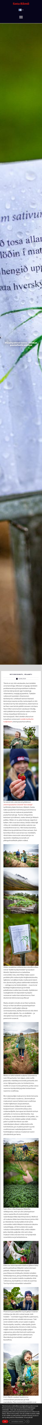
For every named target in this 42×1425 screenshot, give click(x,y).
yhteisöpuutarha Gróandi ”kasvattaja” (18, 804)
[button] (21, 17)
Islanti (28, 674)
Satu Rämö (21, 3)
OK (5, 1421)
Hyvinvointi (16, 674)
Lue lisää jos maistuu (17, 1421)
